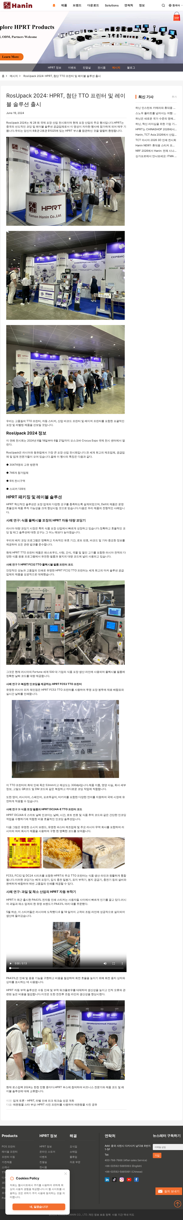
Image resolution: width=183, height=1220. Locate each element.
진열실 (87, 67)
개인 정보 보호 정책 (99, 1214)
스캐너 (5, 1167)
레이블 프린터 (10, 1151)
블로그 (131, 67)
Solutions (112, 5)
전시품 (102, 67)
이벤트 (72, 67)
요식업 (73, 1146)
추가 (174, 96)
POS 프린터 (8, 1146)
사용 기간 (117, 1214)
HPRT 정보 (54, 67)
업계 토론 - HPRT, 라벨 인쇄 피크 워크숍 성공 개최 (43, 1100)
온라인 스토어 (47, 1151)
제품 (64, 5)
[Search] (163, 5)
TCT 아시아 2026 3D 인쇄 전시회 (155, 140)
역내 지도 (128, 1214)
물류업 (73, 1156)
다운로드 (93, 5)
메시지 (116, 67)
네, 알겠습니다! (39, 1206)
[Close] (65, 1174)
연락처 (128, 5)
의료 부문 (75, 1161)
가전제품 (7, 1161)
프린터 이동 (8, 1156)
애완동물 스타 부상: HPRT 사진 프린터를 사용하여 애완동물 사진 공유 (55, 1104)
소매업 (73, 1151)
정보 (142, 5)
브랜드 (77, 5)
